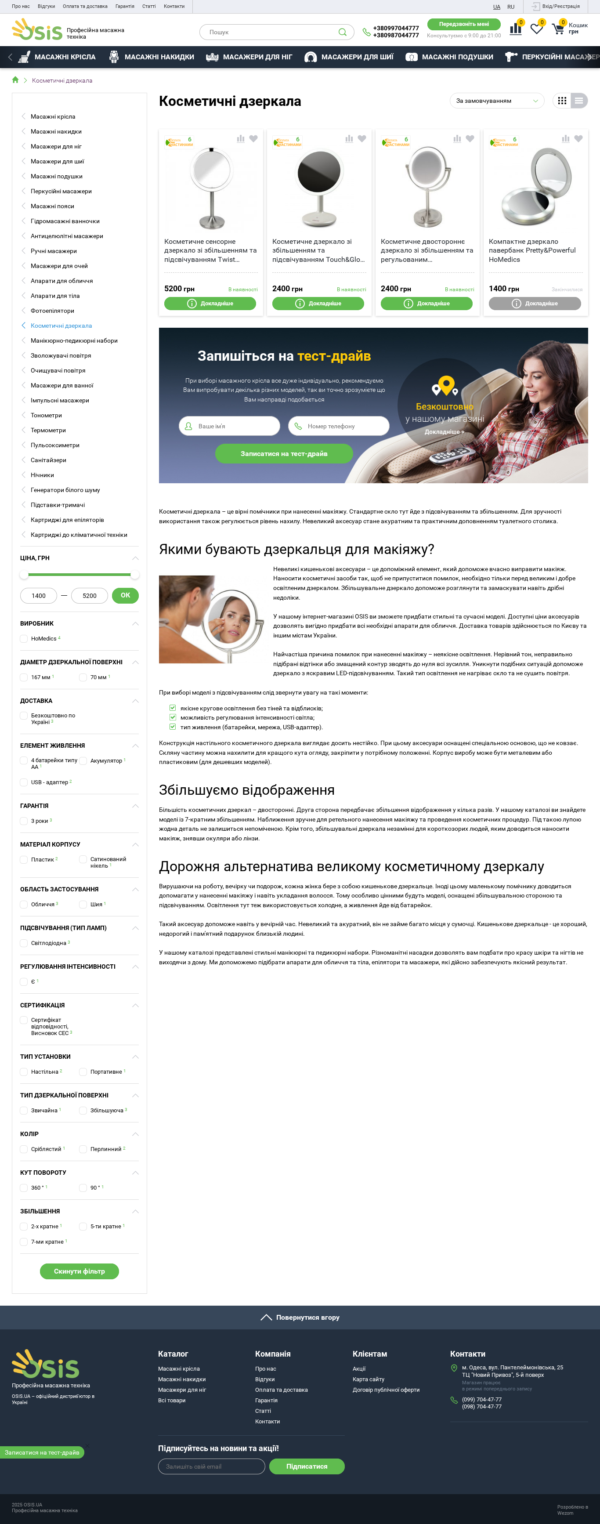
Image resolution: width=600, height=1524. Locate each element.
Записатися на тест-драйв (42, 1452)
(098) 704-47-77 (482, 1406)
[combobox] (497, 101)
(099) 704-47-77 (482, 1399)
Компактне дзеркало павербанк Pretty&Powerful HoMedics (532, 250)
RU (510, 7)
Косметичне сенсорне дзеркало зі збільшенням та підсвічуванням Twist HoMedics (210, 250)
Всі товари (172, 1400)
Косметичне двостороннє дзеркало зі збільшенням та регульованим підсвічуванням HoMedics (427, 250)
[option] (57, 57)
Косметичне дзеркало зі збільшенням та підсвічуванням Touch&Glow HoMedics (318, 250)
